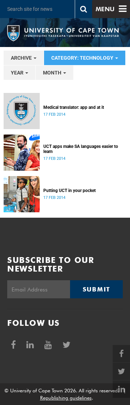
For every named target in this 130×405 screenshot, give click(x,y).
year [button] (18, 73)
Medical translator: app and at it (73, 107)
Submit (96, 289)
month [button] (52, 73)
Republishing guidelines (66, 398)
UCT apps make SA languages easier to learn (80, 149)
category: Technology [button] (82, 58)
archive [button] (22, 58)
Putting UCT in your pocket (69, 190)
